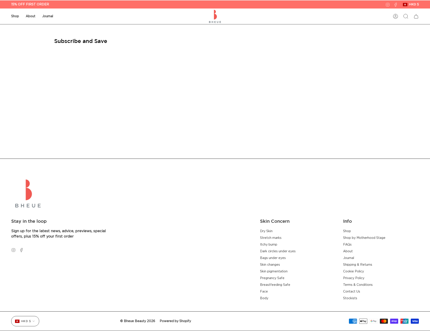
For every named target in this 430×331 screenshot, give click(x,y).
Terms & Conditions (358, 284)
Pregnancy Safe (272, 278)
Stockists (350, 298)
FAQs (347, 244)
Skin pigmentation (274, 271)
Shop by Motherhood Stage (364, 238)
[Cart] (416, 16)
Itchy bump (268, 244)
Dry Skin (266, 231)
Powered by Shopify (175, 321)
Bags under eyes (273, 258)
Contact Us (351, 291)
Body (264, 298)
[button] (15, 16)
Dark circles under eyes (278, 251)
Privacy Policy (353, 278)
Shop (347, 231)
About (348, 251)
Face (264, 291)
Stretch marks (271, 238)
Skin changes (270, 264)
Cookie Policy (353, 271)
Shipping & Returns (357, 264)
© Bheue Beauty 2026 (137, 321)
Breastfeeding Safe (275, 284)
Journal (348, 258)
